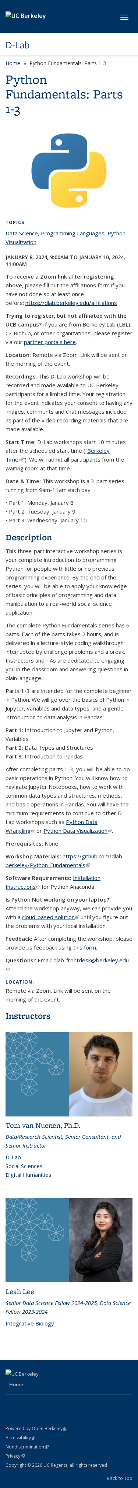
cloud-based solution (50, 917)
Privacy (15, 1456)
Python (116, 233)
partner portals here (50, 342)
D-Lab (17, 45)
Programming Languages (73, 233)
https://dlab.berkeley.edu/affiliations (71, 302)
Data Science (22, 233)
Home (13, 63)
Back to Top (119, 1478)
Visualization (21, 242)
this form (84, 947)
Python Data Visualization (77, 830)
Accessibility (20, 1438)
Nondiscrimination (27, 1447)
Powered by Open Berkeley (36, 1428)
